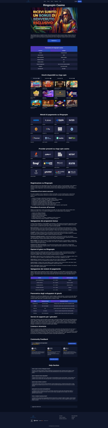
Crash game (59, 78)
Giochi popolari (35, 78)
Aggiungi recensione (72, 343)
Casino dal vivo (47, 78)
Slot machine (71, 78)
